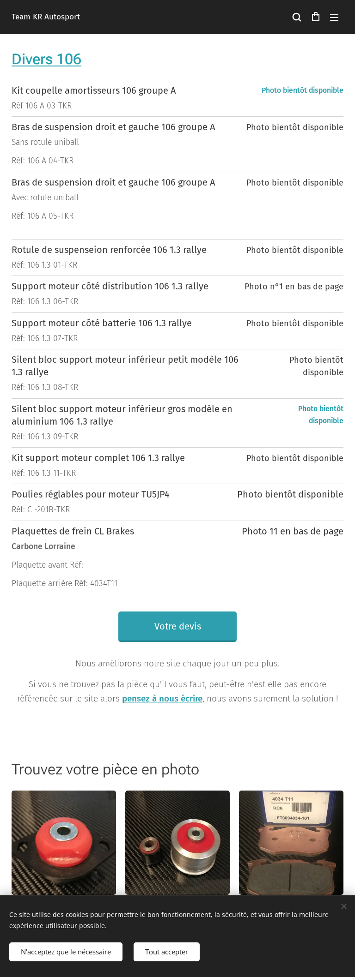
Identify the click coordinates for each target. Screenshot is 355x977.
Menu (334, 17)
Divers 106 (46, 59)
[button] (296, 17)
